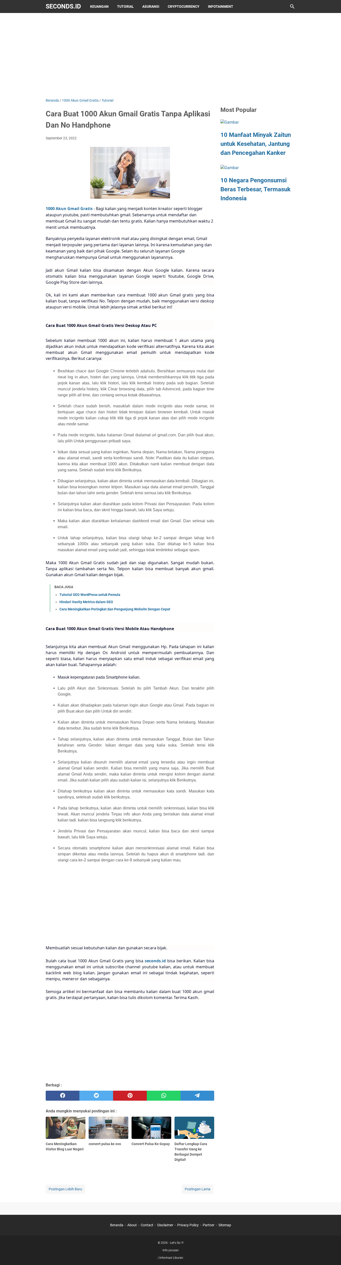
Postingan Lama (197, 1189)
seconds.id (63, 6)
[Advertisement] (170, 55)
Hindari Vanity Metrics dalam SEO (86, 602)
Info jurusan (171, 1250)
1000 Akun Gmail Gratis (69, 208)
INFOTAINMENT (220, 6)
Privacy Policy (188, 1225)
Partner (208, 1225)
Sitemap (224, 1225)
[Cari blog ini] (292, 6)
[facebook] (62, 1096)
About (132, 1225)
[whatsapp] (163, 1096)
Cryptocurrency (183, 6)
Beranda (116, 1225)
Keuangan (99, 6)
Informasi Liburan (171, 1258)
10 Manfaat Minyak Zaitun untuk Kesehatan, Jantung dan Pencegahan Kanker (255, 143)
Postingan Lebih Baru (65, 1189)
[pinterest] (130, 1096)
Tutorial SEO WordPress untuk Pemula (89, 595)
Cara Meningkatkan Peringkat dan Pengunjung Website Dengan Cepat (114, 609)
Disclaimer (165, 1225)
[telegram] (197, 1096)
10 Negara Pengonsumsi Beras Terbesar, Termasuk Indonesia (255, 189)
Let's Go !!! (176, 1243)
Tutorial (125, 6)
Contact (147, 1225)
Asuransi (150, 6)
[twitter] (96, 1096)
